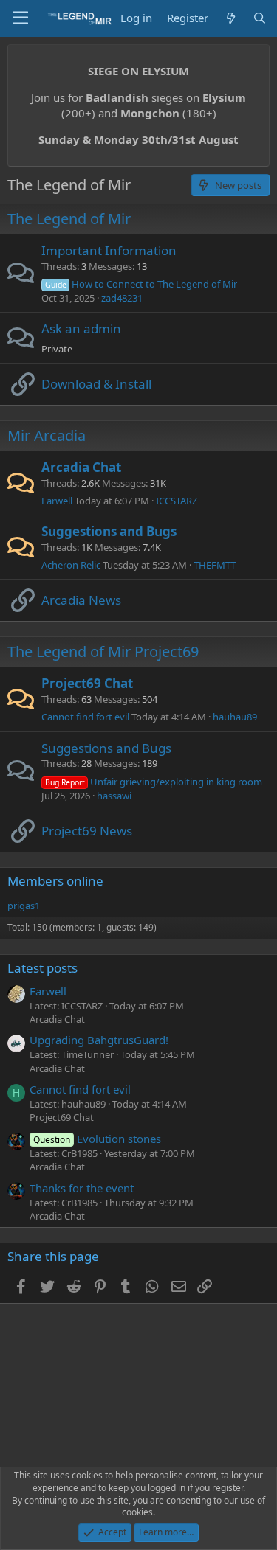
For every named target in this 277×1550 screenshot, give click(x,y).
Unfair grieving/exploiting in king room (153, 781)
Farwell (56, 500)
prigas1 (23, 905)
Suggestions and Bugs (109, 531)
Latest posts (42, 967)
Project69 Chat (87, 683)
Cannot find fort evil (85, 716)
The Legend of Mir (69, 219)
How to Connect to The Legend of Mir (141, 284)
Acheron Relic (70, 564)
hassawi (114, 795)
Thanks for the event (82, 1188)
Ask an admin (81, 328)
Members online (55, 880)
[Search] (259, 18)
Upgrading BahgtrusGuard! (99, 1039)
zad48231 (122, 298)
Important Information (109, 250)
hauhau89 (235, 716)
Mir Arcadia (46, 435)
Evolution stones (97, 1138)
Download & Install (96, 383)
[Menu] (20, 18)
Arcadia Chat (81, 467)
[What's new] (230, 18)
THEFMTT (215, 564)
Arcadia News (81, 599)
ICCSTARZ (176, 500)
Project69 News (86, 830)
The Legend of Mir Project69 (103, 651)
